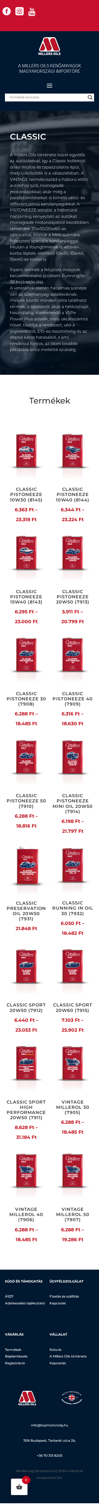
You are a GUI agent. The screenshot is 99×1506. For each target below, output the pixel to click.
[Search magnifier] (90, 97)
